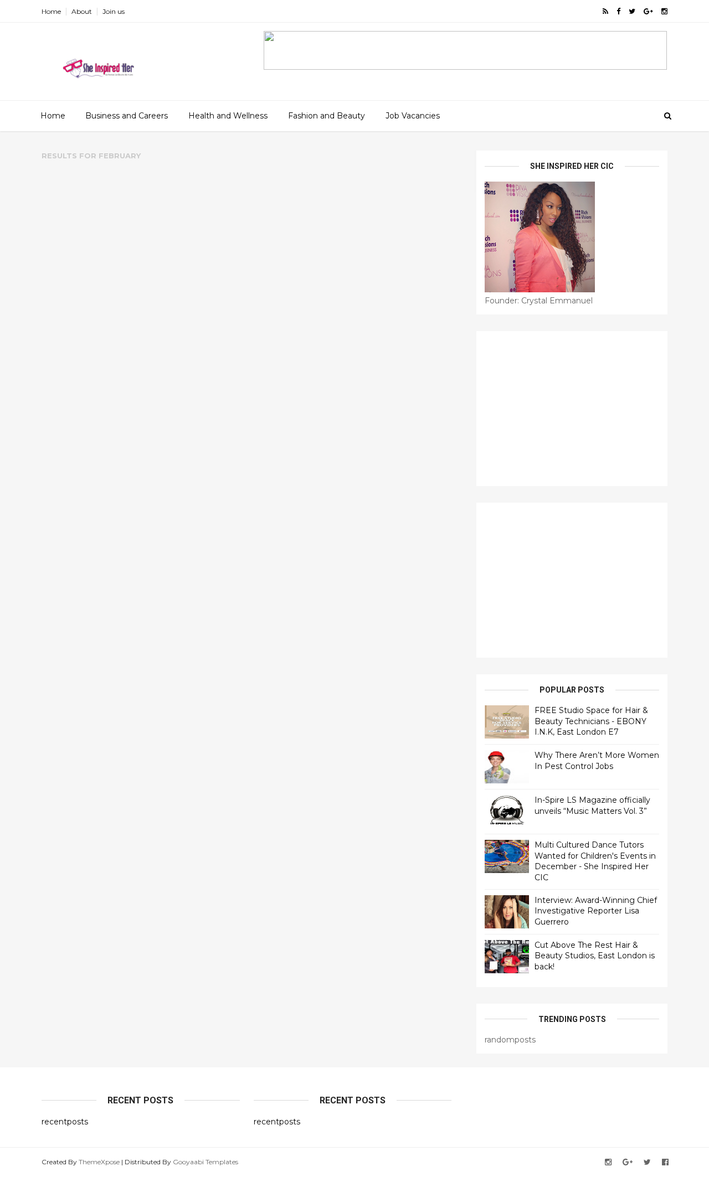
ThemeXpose (99, 1162)
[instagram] (664, 11)
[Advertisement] (572, 408)
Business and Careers (126, 116)
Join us (113, 11)
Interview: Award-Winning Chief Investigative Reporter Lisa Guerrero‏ (596, 911)
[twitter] (632, 11)
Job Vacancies (413, 116)
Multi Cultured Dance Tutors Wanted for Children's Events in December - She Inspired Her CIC (595, 861)
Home (51, 11)
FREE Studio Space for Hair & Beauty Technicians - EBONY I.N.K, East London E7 (591, 721)
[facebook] (618, 11)
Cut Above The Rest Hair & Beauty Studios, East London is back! (595, 956)
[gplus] (648, 11)
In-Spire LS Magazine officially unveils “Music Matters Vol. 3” (592, 805)
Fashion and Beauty (326, 116)
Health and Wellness (228, 116)
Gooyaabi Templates (205, 1162)
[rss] (605, 11)
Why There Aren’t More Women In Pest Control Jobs (597, 760)
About (81, 11)
